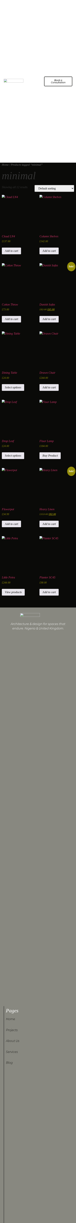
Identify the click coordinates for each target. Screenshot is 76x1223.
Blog (9, 1062)
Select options (13, 387)
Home (5, 164)
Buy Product (50, 455)
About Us (12, 1041)
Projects (12, 1030)
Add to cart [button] (11, 250)
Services (12, 1052)
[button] (36, 81)
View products (13, 592)
